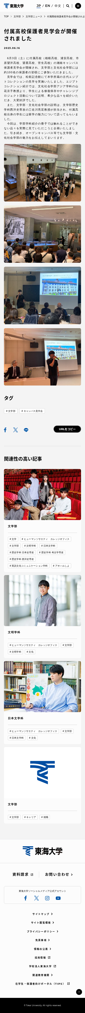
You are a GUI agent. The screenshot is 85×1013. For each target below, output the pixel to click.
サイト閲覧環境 (41, 922)
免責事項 (41, 940)
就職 (45, 817)
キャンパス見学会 (33, 411)
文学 (14, 539)
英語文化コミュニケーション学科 (30, 565)
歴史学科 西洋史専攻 (23, 559)
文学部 (11, 411)
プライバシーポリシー (41, 931)
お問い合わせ (57, 874)
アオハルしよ (62, 565)
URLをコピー (67, 429)
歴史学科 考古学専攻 (52, 552)
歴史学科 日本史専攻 (23, 552)
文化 (31, 651)
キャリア (31, 817)
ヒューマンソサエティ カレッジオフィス (46, 539)
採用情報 (40, 957)
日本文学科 (49, 545)
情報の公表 (41, 949)
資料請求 (20, 874)
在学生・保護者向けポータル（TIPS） (40, 983)
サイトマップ (40, 914)
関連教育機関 (40, 975)
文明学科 (31, 545)
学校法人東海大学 (40, 966)
